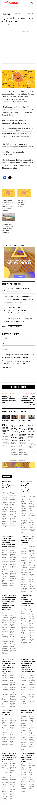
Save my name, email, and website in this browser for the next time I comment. (18, 356)
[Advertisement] (18, 50)
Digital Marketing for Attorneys (27, 711)
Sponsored (5, 421)
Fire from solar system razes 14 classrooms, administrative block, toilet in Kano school (7, 205)
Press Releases (14, 421)
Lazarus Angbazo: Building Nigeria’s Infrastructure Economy (31, 429)
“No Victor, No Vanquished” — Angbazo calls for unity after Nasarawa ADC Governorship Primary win (9, 665)
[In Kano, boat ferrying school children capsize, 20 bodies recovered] (8, 217)
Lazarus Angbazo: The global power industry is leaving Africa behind (9, 756)
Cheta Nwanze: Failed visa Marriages (7, 712)
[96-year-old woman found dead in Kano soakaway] (24, 193)
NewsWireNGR (7, 447)
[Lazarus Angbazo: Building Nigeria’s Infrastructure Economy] (31, 417)
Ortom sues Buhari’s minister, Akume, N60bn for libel (9, 399)
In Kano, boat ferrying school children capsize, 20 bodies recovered (8, 228)
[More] (33, 32)
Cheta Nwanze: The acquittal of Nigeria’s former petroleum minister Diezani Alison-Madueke (17, 310)
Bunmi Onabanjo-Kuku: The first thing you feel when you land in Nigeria (27, 757)
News (9, 13)
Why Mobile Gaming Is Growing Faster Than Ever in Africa (17, 289)
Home (4, 13)
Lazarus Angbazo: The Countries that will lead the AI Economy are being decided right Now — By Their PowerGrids (28, 665)
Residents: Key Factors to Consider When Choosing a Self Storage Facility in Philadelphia (28, 600)
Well (18, 327)
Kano (11, 327)
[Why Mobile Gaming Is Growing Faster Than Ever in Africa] (6, 417)
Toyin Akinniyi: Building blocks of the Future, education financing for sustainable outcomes (18, 299)
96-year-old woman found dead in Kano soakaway (22, 203)
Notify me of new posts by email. (14, 363)
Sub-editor (7, 25)
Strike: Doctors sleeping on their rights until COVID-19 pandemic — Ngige (27, 400)
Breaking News (22, 421)
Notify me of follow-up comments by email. (18, 361)
